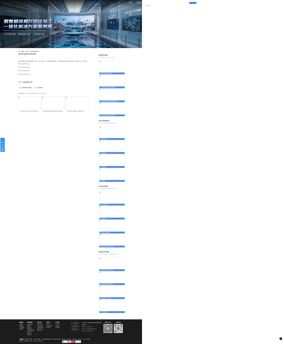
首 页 (130, 2)
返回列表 (40, 87)
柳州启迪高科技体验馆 (34, 51)
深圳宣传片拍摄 (28, 339)
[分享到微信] (30, 82)
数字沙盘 (29, 333)
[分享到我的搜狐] (26, 82)
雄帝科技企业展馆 (27, 87)
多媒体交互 (29, 328)
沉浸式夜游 (39, 325)
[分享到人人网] (28, 82)
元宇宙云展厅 (49, 325)
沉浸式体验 (29, 324)
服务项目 (139, 2)
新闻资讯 (158, 2)
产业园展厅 (21, 327)
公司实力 (57, 325)
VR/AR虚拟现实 (30, 330)
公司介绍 (57, 324)
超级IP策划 (39, 324)
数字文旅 (39, 322)
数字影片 (29, 331)
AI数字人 (48, 322)
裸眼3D (29, 325)
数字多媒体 (29, 322)
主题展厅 (21, 328)
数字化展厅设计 (57, 339)
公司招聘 (57, 327)
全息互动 (29, 327)
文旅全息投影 (40, 327)
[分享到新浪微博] (23, 82)
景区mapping (40, 328)
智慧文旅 (39, 330)
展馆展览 (23, 51)
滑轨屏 (64, 339)
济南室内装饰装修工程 (47, 339)
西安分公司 (75, 329)
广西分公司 (75, 323)
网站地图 (56, 341)
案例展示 (148, 2)
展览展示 (21, 322)
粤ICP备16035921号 (49, 341)
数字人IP (48, 324)
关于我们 (167, 2)
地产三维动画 (87, 339)
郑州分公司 (75, 326)
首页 (19, 51)
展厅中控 (74, 339)
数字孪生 (48, 327)
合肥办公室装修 (37, 339)
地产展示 (29, 334)
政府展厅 (21, 325)
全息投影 (69, 339)
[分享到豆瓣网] (25, 82)
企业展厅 (27, 51)
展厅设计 (80, 339)
